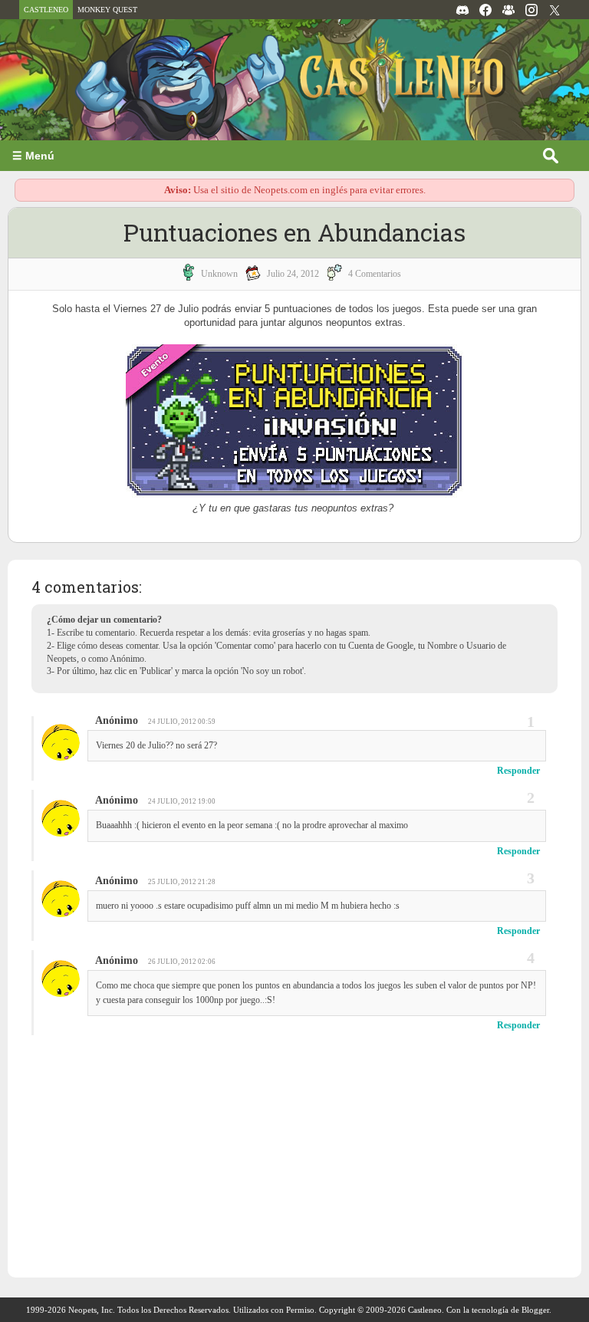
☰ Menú (33, 156)
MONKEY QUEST (107, 9)
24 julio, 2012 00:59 (182, 721)
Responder (518, 770)
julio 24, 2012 (293, 273)
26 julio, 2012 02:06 (182, 961)
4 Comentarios (374, 273)
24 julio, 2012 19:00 (182, 801)
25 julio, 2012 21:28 (182, 882)
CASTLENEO (46, 9)
